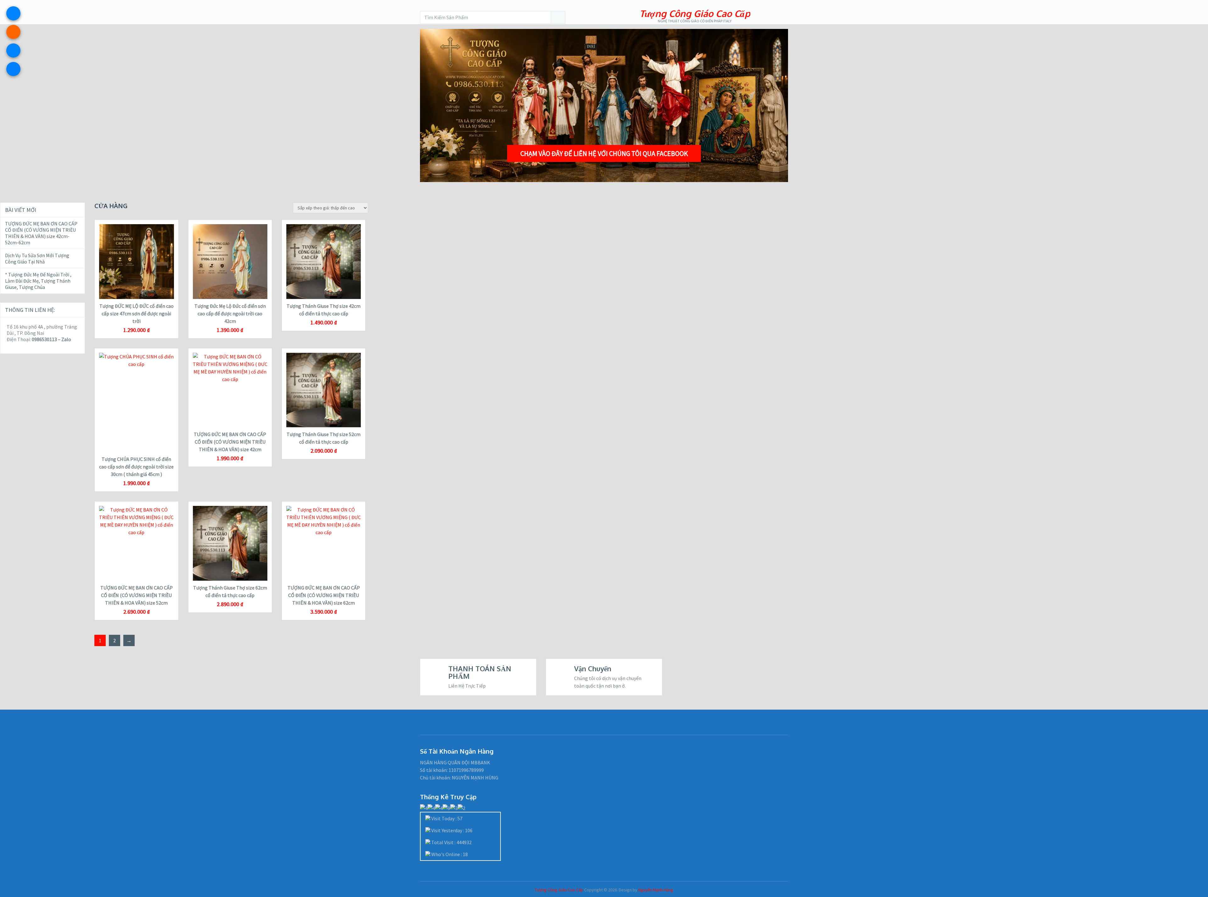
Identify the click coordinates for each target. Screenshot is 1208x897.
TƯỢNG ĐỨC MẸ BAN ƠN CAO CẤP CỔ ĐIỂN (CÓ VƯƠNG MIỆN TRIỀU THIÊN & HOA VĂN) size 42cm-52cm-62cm (41, 233)
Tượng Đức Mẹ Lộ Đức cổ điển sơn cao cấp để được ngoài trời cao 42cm (230, 313)
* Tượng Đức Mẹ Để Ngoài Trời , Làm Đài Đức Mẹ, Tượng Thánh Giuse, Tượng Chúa (38, 280)
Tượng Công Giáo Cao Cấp (695, 13)
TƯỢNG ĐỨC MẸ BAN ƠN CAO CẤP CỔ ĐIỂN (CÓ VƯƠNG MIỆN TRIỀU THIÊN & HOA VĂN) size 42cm (230, 441)
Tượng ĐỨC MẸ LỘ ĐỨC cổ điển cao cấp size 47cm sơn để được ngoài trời (136, 313)
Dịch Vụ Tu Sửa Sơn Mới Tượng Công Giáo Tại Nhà (37, 258)
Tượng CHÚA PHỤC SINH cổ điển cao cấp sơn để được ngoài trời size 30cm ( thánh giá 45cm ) (136, 466)
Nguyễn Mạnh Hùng (655, 890)
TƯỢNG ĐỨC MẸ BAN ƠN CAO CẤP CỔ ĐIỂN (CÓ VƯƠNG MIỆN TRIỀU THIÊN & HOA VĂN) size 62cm (324, 595)
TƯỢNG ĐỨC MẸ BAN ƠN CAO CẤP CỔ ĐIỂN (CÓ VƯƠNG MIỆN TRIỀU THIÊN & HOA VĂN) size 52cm (136, 595)
